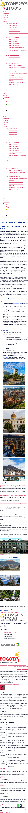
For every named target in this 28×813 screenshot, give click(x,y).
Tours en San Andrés (13, 41)
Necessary (4, 711)
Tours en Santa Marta (14, 43)
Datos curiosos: (3, 521)
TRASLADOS (5, 17)
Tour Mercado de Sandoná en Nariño (14, 588)
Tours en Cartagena (13, 39)
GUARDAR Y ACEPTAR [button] (5, 812)
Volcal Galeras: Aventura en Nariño (14, 573)
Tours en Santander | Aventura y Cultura (18, 33)
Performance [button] (3, 777)
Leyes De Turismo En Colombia (21, 666)
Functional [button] (2, 768)
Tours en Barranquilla (13, 45)
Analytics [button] (2, 785)
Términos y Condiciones (22, 669)
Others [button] (1, 804)
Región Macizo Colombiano (12, 63)
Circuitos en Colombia (11, 89)
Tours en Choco (12, 59)
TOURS (4, 19)
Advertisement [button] (3, 795)
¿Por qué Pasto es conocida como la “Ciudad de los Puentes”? (12, 513)
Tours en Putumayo (13, 84)
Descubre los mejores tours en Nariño (17, 67)
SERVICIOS (5, 15)
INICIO (4, 11)
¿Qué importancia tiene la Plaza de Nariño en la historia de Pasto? (13, 495)
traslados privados (17, 303)
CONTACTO (5, 95)
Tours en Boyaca (13, 29)
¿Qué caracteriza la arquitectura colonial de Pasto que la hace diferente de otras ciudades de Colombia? (12, 486)
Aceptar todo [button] (16, 684)
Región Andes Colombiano (12, 23)
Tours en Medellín (13, 27)
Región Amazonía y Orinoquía (13, 71)
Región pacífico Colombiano (12, 55)
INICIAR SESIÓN (6, 97)
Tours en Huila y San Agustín (15, 65)
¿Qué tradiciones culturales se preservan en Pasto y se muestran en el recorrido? (13, 503)
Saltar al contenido (4, 0)
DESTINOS (5, 21)
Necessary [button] (2, 710)
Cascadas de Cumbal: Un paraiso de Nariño (14, 603)
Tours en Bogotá (13, 25)
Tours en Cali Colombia (14, 57)
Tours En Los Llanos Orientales (16, 77)
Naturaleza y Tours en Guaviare (16, 82)
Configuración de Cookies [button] (6, 684)
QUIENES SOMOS (6, 13)
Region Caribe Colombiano (12, 37)
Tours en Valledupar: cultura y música (17, 50)
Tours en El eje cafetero (14, 31)
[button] (14, 486)
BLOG (4, 93)
